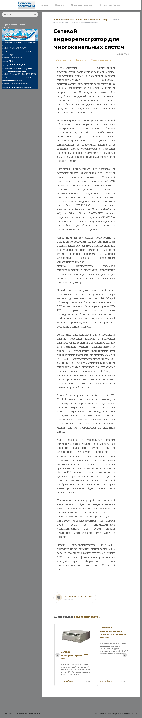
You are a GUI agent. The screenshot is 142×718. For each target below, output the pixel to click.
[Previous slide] (57, 655)
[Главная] (26, 5)
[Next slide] (125, 655)
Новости (59, 5)
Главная (44, 5)
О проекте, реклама (81, 5)
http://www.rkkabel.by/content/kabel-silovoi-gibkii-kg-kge (19, 53)
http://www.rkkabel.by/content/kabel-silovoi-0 (19, 43)
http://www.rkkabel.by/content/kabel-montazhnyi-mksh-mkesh (16, 79)
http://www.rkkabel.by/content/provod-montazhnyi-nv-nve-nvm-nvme (17, 70)
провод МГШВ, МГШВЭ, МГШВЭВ (17, 87)
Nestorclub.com (130, 713)
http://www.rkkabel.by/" (14, 24)
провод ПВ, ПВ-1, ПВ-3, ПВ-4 (14, 65)
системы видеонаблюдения (75, 19)
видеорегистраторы (99, 19)
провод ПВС (7, 61)
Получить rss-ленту (112, 5)
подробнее (67, 681)
